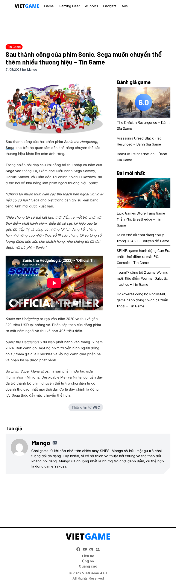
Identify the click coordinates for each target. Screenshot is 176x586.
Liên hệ (88, 556)
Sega (10, 148)
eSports (91, 6)
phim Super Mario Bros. (30, 371)
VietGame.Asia (95, 573)
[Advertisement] (88, 27)
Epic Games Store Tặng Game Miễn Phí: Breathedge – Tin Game (141, 219)
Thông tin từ (85, 407)
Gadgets (109, 6)
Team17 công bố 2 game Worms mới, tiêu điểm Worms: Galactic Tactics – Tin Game (142, 278)
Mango (32, 69)
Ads (124, 6)
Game (49, 6)
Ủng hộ (88, 561)
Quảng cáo (88, 566)
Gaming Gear (69, 6)
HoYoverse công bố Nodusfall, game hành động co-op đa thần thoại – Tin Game (142, 299)
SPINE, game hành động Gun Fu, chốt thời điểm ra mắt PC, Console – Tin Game (143, 256)
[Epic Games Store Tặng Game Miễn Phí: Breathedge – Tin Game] (143, 193)
